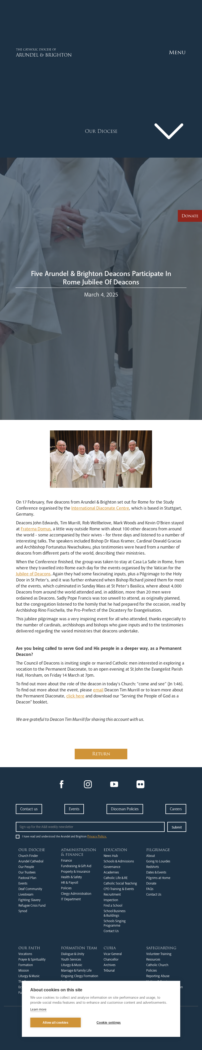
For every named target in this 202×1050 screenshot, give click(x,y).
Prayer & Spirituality (32, 959)
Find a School (113, 905)
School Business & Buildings (114, 913)
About (150, 856)
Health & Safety (71, 877)
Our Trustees (27, 872)
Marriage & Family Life (76, 970)
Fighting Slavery (29, 900)
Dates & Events (156, 872)
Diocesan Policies (125, 809)
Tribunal (109, 970)
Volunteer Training (158, 954)
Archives (109, 965)
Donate (151, 883)
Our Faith (29, 948)
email (98, 690)
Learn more (38, 1009)
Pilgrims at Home (158, 878)
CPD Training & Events (119, 889)
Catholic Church (157, 965)
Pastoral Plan (27, 878)
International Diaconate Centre (100, 508)
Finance (66, 860)
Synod (22, 911)
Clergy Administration (76, 894)
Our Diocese (31, 850)
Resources (153, 959)
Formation (25, 965)
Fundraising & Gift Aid (76, 866)
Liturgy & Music (29, 976)
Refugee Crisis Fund (32, 905)
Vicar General (113, 954)
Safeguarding (161, 948)
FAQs (149, 889)
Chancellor (111, 959)
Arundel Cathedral (30, 861)
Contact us (29, 809)
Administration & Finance (78, 852)
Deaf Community (30, 889)
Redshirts (152, 867)
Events (74, 809)
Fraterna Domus (36, 529)
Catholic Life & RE (116, 878)
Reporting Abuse (157, 976)
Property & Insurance (75, 872)
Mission (23, 970)
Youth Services (71, 959)
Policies (66, 888)
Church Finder (28, 856)
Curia (110, 948)
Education (115, 850)
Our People (26, 867)
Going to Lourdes (158, 861)
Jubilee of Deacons (33, 574)
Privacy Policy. (97, 836)
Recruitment (112, 894)
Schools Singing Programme (115, 923)
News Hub (111, 856)
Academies (111, 872)
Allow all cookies (55, 1022)
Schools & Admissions (119, 861)
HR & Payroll (69, 883)
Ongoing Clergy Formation (79, 976)
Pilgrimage (158, 850)
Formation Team (79, 948)
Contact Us (111, 931)
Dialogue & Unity (72, 954)
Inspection (111, 900)
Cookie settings (109, 1022)
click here (75, 696)
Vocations (25, 954)
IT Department (71, 899)
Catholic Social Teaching (120, 883)
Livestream (25, 894)
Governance (112, 867)
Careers (176, 809)
